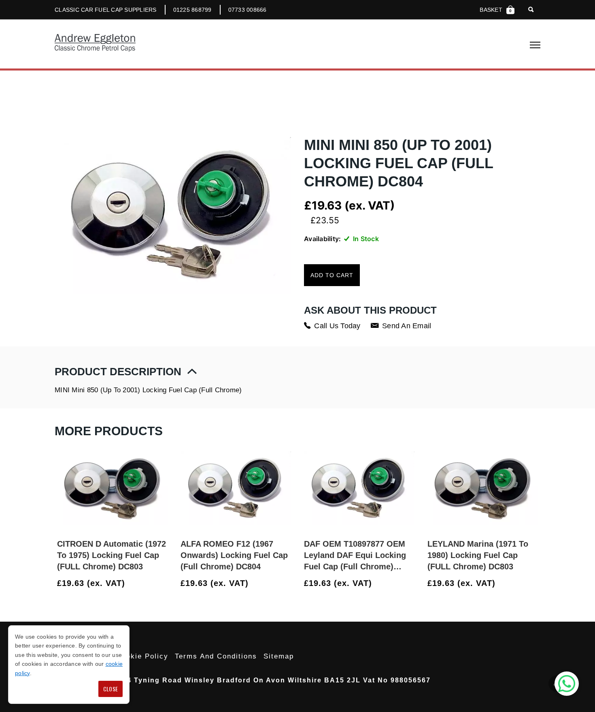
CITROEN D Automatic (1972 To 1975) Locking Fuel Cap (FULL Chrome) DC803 (111, 555)
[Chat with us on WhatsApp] (567, 683)
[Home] (95, 44)
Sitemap (279, 656)
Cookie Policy (142, 656)
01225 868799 (192, 9)
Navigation (535, 45)
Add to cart (331, 275)
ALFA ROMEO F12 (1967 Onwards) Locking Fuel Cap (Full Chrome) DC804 (234, 555)
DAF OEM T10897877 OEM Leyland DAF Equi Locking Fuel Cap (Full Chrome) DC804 (355, 555)
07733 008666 (247, 9)
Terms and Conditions (216, 656)
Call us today (337, 326)
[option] (112, 518)
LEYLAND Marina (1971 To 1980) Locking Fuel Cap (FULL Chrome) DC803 (477, 555)
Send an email (406, 326)
